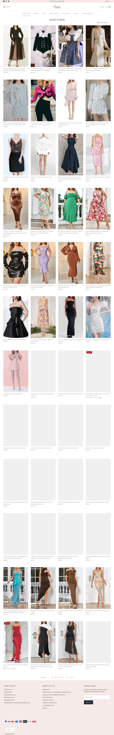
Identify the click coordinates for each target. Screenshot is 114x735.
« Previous (43, 677)
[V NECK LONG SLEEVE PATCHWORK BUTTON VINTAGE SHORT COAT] (43, 100)
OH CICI (12, 734)
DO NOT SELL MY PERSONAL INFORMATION (57, 692)
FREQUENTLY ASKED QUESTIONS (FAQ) (17, 703)
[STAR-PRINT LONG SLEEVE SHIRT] (70, 425)
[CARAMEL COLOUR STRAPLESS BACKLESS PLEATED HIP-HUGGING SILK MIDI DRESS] (15, 208)
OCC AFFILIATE (47, 697)
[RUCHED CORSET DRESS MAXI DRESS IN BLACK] (70, 317)
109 (55, 677)
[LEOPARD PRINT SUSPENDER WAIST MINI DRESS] (15, 154)
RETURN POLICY (9, 697)
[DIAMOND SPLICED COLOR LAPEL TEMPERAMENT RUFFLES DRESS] (43, 46)
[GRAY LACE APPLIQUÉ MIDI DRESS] (43, 425)
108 (52, 677)
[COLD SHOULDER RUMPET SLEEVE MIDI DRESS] (98, 534)
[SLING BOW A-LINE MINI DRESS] (15, 371)
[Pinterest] (8, 1)
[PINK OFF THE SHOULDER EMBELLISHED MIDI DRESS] (15, 479)
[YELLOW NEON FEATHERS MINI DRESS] (98, 479)
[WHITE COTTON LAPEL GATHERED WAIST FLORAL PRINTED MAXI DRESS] (15, 534)
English (107, 1)
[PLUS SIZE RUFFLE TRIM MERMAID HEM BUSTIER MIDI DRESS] (43, 263)
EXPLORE (76, 13)
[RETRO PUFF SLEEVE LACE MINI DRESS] (98, 317)
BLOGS (45, 708)
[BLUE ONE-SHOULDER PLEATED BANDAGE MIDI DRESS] (70, 534)
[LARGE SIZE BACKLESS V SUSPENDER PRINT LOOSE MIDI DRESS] (98, 208)
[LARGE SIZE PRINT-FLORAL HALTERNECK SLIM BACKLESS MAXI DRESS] (98, 263)
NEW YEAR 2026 (87, 13)
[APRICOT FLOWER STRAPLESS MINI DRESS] (43, 154)
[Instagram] (6, 1)
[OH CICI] (57, 6)
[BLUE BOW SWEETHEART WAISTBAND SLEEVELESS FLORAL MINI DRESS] (70, 46)
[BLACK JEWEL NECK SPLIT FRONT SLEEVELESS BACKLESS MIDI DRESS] (43, 642)
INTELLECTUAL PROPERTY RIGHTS (54, 695)
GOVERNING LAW (48, 705)
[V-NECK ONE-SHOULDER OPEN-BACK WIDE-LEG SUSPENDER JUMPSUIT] (43, 534)
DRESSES (36, 13)
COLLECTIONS (66, 13)
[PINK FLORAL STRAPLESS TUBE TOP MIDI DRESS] (98, 154)
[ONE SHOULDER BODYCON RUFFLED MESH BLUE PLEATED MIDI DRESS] (15, 588)
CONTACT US (8, 689)
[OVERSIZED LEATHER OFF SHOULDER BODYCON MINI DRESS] (15, 263)
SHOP (44, 13)
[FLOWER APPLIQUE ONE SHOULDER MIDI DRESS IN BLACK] (43, 479)
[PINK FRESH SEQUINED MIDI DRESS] (70, 479)
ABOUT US (46, 689)
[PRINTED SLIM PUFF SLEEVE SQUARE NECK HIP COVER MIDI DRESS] (43, 208)
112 (63, 677)
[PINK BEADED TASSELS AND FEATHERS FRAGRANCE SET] (70, 100)
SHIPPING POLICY (10, 695)
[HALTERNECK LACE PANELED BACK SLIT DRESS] (98, 588)
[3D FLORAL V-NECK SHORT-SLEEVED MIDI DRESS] (43, 317)
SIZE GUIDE (8, 692)
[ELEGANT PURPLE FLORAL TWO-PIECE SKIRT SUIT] (43, 371)
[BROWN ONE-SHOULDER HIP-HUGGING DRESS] (70, 588)
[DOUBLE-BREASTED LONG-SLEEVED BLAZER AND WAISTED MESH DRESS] (15, 46)
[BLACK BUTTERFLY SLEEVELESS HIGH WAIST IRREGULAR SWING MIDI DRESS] (70, 154)
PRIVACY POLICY (48, 700)
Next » (72, 677)
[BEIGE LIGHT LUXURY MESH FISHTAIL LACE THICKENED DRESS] (98, 46)
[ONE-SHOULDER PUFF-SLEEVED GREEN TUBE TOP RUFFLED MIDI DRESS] (70, 208)
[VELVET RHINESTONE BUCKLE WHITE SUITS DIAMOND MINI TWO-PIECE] (98, 100)
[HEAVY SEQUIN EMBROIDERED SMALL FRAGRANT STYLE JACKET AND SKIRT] (15, 100)
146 (68, 677)
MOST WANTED (53, 13)
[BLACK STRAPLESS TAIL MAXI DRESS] (15, 425)
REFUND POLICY (9, 700)
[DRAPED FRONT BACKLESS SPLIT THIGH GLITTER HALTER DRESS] (70, 642)
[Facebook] (4, 1)
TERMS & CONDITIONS (50, 703)
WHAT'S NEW (26, 13)
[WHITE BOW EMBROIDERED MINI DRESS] (70, 371)
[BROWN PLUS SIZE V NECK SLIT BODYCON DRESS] (70, 263)
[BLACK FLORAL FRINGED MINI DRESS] (15, 317)
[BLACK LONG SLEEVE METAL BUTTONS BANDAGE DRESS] (98, 642)
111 (60, 677)
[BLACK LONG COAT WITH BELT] (98, 425)
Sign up (88, 702)
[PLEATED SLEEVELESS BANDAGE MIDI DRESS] (43, 588)
